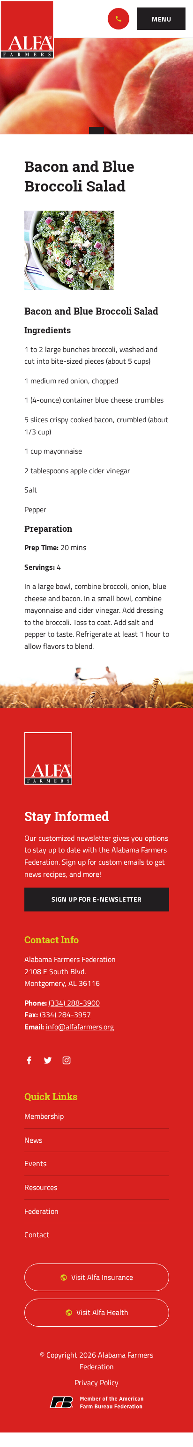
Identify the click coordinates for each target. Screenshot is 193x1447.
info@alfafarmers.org (80, 1026)
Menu (161, 19)
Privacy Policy (96, 1382)
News (33, 1140)
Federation (41, 1211)
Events (35, 1163)
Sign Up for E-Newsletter (97, 899)
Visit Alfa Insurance (102, 1277)
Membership (44, 1116)
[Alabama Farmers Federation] (48, 758)
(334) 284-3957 (65, 1014)
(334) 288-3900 (118, 18)
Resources (40, 1187)
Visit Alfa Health (102, 1312)
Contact (36, 1234)
